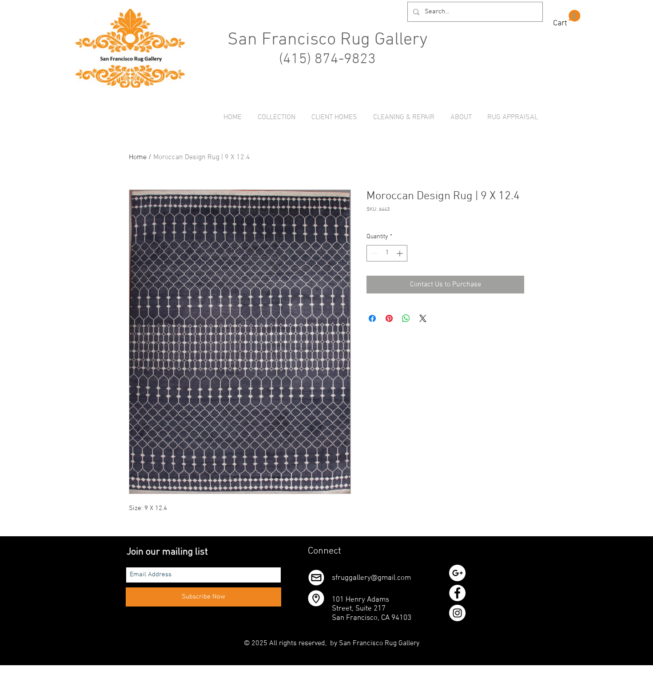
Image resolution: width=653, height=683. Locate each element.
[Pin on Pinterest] (389, 318)
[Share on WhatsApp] (406, 318)
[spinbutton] (387, 253)
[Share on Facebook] (372, 318)
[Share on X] (423, 318)
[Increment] (400, 253)
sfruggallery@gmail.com (371, 578)
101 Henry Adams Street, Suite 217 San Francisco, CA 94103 (371, 609)
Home (138, 157)
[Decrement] (373, 253)
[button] (567, 18)
